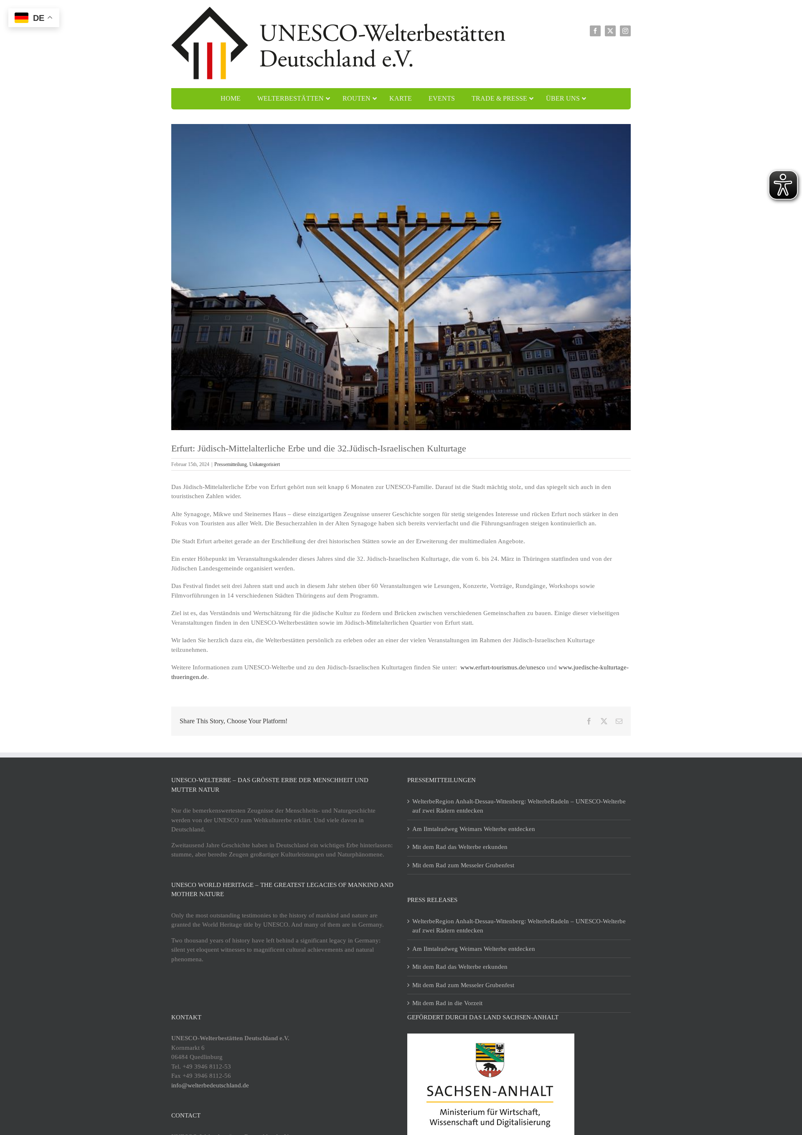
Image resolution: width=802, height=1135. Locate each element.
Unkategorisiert (264, 464)
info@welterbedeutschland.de (210, 1085)
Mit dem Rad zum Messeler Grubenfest (463, 865)
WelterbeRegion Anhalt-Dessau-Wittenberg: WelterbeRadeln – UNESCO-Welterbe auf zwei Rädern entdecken (519, 806)
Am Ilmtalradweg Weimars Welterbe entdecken (473, 829)
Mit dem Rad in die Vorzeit (447, 1003)
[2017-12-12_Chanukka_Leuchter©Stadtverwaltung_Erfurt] (401, 277)
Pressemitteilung (230, 464)
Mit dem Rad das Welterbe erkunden (460, 847)
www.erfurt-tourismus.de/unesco (502, 667)
